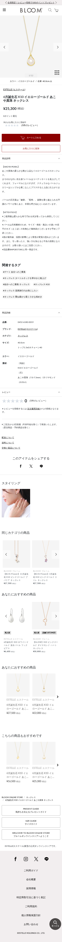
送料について (8, 443)
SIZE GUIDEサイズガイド (31, 822)
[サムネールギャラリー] (57, 75)
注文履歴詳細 (33, 409)
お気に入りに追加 (31, 148)
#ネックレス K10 (42, 284)
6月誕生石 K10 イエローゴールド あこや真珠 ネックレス (29, 800)
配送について (8, 438)
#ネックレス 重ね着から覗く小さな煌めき (22, 297)
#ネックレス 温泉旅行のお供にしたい (20, 291)
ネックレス (23, 336)
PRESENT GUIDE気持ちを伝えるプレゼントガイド (31, 810)
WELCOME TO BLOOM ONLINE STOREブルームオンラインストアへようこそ (31, 834)
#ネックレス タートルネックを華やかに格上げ (24, 278)
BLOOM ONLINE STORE (12, 797)
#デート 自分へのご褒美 (14, 272)
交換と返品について (11, 448)
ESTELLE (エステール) (14, 90)
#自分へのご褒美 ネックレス (16, 284)
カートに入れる (33, 138)
